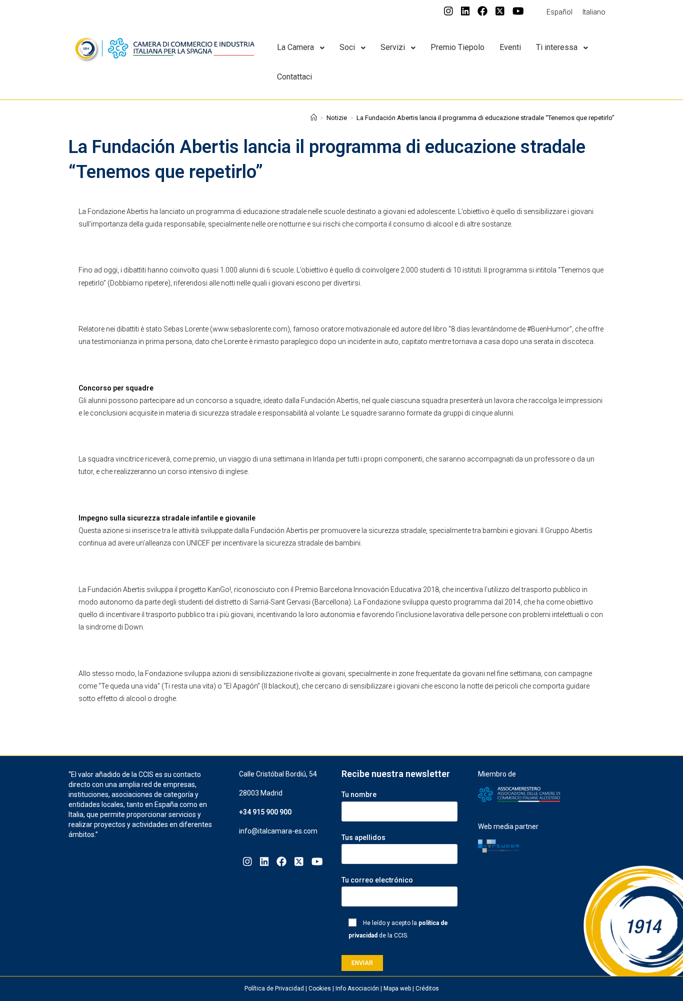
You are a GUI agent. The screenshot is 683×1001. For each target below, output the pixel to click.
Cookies (319, 988)
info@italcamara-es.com (278, 831)
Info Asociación (357, 988)
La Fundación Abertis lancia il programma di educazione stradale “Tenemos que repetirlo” (485, 118)
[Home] (313, 118)
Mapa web (397, 988)
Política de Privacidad (274, 988)
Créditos (427, 988)
